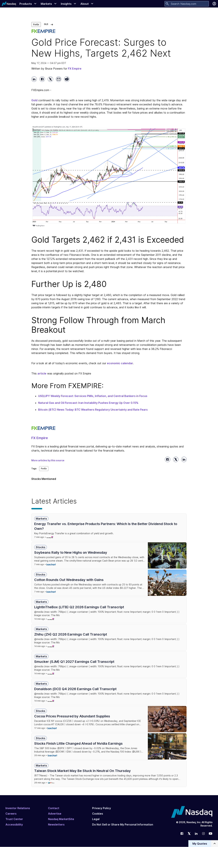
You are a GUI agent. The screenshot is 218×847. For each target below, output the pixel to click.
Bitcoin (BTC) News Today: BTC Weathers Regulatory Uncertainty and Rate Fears (93, 409)
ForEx (36, 24)
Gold (34, 100)
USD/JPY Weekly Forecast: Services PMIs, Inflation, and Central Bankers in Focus (92, 396)
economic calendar (120, 363)
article (41, 373)
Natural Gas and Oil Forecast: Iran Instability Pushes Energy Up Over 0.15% (88, 402)
